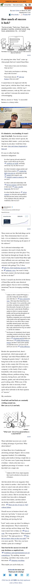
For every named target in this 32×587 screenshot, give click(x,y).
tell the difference (25, 346)
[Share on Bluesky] (16, 575)
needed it (9, 175)
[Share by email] (21, 575)
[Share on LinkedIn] (10, 575)
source (29, 55)
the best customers (11, 185)
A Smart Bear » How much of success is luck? (16, 5)
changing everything (17, 560)
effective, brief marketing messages (15, 268)
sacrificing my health (12, 163)
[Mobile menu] (29, 4)
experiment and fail (18, 338)
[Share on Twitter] (4, 575)
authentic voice (11, 270)
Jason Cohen (16, 10)
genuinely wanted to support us (15, 177)
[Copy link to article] (27, 575)
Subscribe (28, 8)
